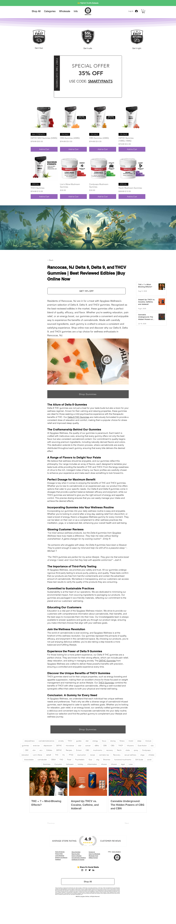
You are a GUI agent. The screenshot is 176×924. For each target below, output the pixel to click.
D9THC (59, 750)
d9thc (97, 745)
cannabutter (42, 759)
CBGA (53, 759)
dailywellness (30, 741)
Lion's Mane (37, 755)
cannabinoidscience (46, 741)
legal (123, 764)
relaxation (25, 755)
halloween (70, 764)
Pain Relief (92, 3)
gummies (25, 745)
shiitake (151, 755)
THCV (70, 741)
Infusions (130, 745)
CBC (26, 750)
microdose (70, 745)
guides (79, 741)
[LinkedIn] (93, 870)
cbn (34, 750)
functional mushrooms (122, 759)
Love (131, 764)
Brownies (106, 759)
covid (149, 759)
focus (104, 741)
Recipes (69, 750)
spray (136, 750)
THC (56, 755)
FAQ (61, 759)
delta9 (48, 755)
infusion (104, 764)
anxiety (61, 741)
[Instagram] (82, 870)
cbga (142, 755)
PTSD (71, 755)
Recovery (116, 755)
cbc (152, 745)
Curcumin (58, 764)
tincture (148, 741)
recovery (109, 750)
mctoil (131, 741)
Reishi (119, 750)
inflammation (92, 764)
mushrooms (97, 750)
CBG (112, 745)
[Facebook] (86, 870)
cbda (128, 750)
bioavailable (29, 759)
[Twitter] (89, 870)
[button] (49, 11)
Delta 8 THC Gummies (78, 417)
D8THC (59, 745)
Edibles (49, 750)
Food (69, 759)
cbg (97, 759)
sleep (139, 741)
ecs (41, 750)
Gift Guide (139, 759)
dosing (113, 741)
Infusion (114, 764)
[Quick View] (44, 117)
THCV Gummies (106, 682)
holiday (80, 764)
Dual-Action (142, 745)
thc (63, 755)
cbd (79, 745)
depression (48, 745)
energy (95, 741)
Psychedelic (80, 759)
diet (87, 741)
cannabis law (104, 755)
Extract (79, 750)
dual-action (81, 755)
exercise (36, 745)
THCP (120, 745)
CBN (105, 745)
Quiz (90, 759)
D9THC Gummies (107, 660)
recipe (92, 755)
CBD (87, 750)
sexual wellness (130, 755)
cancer (88, 745)
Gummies (46, 764)
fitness (122, 741)
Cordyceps (146, 750)
